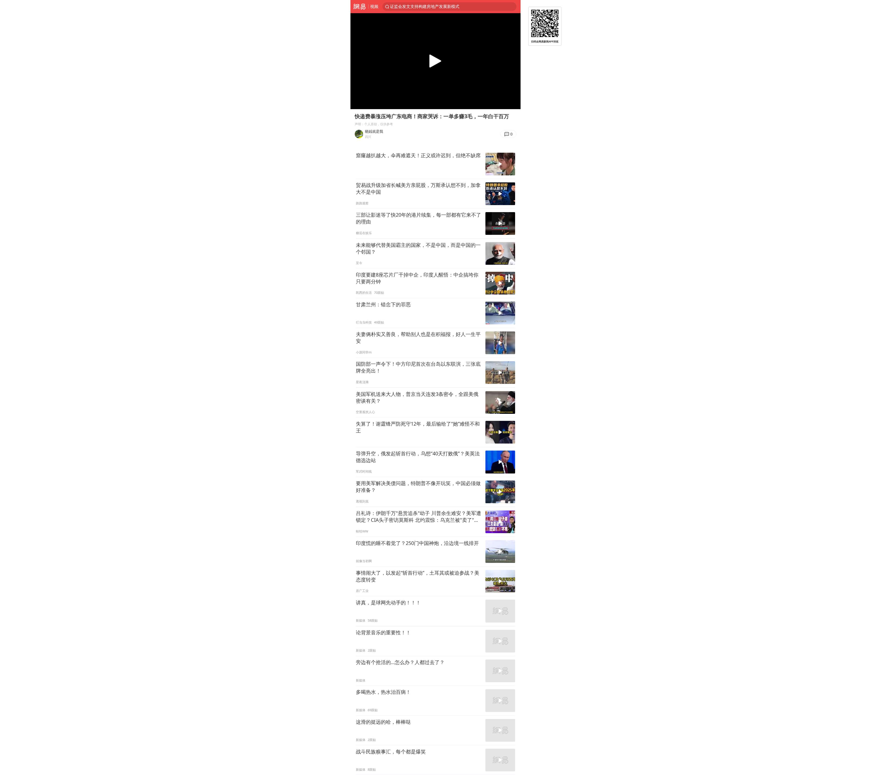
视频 (374, 6)
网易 (359, 6)
